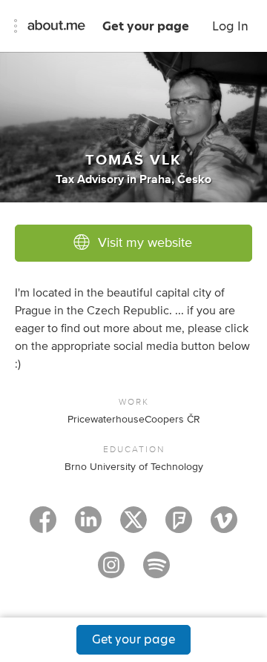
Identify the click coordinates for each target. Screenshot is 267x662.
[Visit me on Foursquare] (178, 526)
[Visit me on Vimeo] (224, 526)
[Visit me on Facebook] (43, 526)
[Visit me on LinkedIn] (88, 526)
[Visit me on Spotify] (156, 571)
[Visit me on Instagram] (111, 571)
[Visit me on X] (133, 526)
